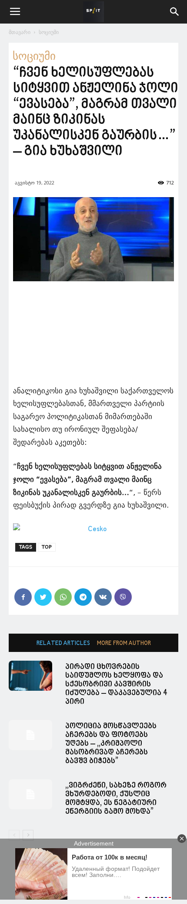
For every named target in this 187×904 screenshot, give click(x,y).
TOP (47, 547)
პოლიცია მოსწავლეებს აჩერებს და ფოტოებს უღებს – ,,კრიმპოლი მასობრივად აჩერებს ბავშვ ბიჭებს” (111, 744)
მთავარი (19, 32)
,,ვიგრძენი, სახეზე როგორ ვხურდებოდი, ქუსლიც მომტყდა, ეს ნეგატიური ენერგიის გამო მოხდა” (116, 798)
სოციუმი (49, 32)
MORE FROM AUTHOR (124, 643)
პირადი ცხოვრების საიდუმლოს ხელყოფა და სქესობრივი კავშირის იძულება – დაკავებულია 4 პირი (116, 684)
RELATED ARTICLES (63, 643)
